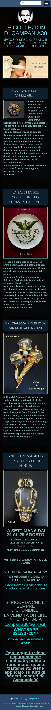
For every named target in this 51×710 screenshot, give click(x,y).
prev (11, 67)
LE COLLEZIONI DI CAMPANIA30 (25, 30)
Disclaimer (25, 706)
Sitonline (18, 706)
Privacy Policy (34, 706)
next (40, 67)
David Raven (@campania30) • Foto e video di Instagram (26, 586)
